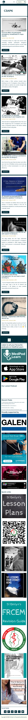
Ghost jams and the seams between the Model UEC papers (12, 409)
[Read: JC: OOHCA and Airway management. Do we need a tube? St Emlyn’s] (14, 264)
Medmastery (24, 717)
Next (25, 340)
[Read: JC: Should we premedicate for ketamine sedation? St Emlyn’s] (14, 186)
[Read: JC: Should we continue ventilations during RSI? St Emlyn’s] (14, 145)
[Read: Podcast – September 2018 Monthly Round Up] (14, 306)
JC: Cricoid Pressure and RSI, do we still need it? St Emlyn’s (13, 233)
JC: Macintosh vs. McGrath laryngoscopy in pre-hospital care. (13, 116)
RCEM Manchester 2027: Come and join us (9, 405)
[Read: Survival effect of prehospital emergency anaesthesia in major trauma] (14, 25)
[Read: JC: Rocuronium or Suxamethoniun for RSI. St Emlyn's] (14, 64)
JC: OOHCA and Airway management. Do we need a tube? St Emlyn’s (13, 276)
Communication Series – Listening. (8, 407)
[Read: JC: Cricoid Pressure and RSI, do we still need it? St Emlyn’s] (14, 224)
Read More (5, 50)
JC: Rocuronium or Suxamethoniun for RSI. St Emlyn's (13, 75)
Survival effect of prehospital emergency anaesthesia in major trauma (13, 34)
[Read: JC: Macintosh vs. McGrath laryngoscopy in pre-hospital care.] (14, 105)
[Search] (25, 2)
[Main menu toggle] (14, 1)
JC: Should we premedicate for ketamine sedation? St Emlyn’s (12, 197)
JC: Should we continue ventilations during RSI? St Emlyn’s (14, 156)
